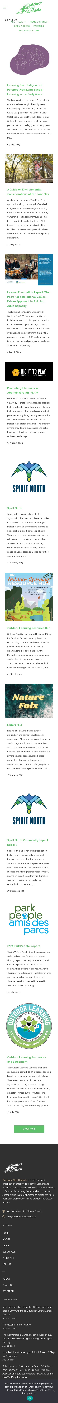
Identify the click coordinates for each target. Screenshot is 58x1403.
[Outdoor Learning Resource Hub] (29, 597)
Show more (29, 1129)
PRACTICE (7, 1285)
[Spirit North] (29, 477)
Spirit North (14, 508)
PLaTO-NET (8, 1258)
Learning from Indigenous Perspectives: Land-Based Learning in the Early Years (24, 90)
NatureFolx (14, 724)
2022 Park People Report (23, 946)
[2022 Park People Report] (29, 920)
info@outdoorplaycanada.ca (21, 1216)
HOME (5, 1233)
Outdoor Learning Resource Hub (28, 628)
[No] (54, 1391)
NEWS (5, 1245)
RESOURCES (8, 1252)
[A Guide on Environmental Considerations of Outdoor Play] (29, 168)
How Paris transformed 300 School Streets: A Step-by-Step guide (29, 1354)
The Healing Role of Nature (16, 1324)
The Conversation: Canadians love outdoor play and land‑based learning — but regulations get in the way (27, 1339)
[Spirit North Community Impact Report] (29, 809)
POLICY (6, 1278)
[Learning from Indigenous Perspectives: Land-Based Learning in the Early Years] (29, 58)
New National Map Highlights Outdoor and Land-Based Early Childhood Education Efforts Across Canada (27, 1311)
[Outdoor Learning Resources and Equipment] (29, 1026)
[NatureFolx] (29, 701)
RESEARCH (8, 1291)
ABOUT (6, 1239)
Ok (29, 1398)
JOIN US (6, 1264)
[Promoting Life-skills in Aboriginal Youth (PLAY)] (29, 371)
